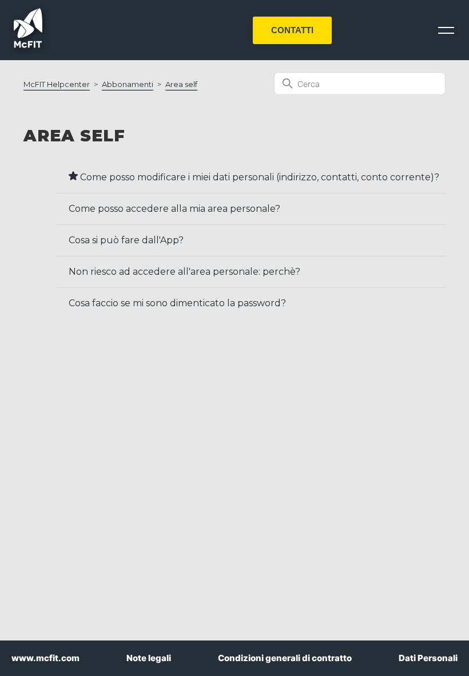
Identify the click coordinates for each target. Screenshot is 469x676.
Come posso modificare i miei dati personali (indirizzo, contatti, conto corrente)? (258, 177)
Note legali (148, 658)
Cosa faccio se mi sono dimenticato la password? (177, 303)
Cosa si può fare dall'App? (126, 240)
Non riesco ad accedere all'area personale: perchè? (184, 271)
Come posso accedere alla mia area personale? (174, 208)
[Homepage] (28, 44)
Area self (181, 84)
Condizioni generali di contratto (285, 658)
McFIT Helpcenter (56, 84)
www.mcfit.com (45, 658)
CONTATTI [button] (292, 30)
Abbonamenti (127, 84)
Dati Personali (428, 658)
